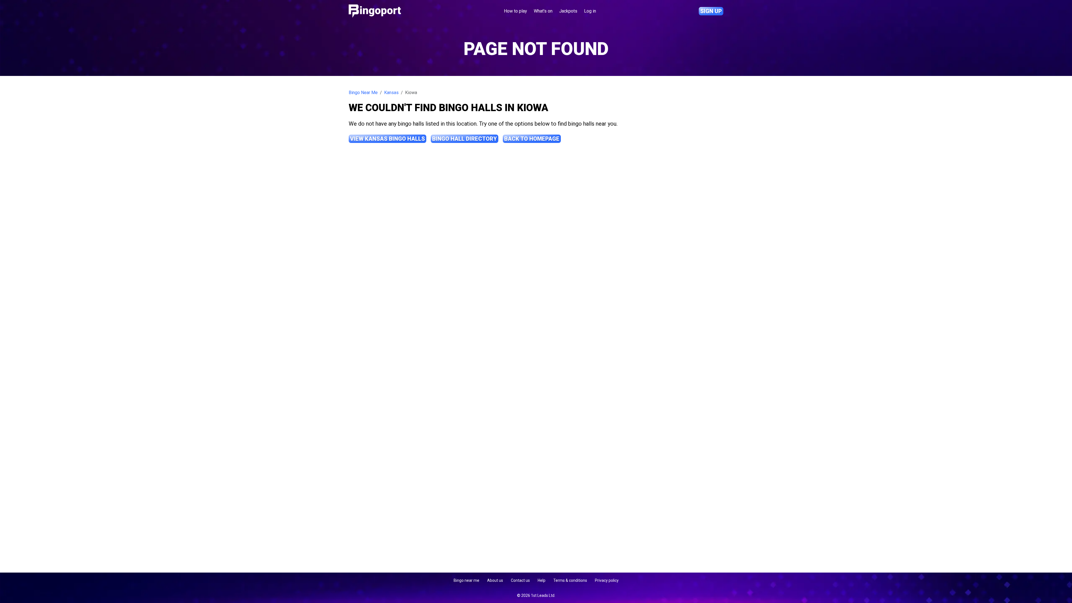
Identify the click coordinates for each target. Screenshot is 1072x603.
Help (541, 580)
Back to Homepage (531, 138)
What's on (543, 11)
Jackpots (568, 11)
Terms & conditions (570, 580)
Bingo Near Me (363, 92)
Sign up (711, 11)
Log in (590, 11)
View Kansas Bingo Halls (387, 138)
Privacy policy (607, 580)
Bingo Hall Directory (464, 138)
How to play (515, 11)
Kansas (391, 92)
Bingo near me (466, 580)
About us (495, 580)
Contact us (520, 580)
